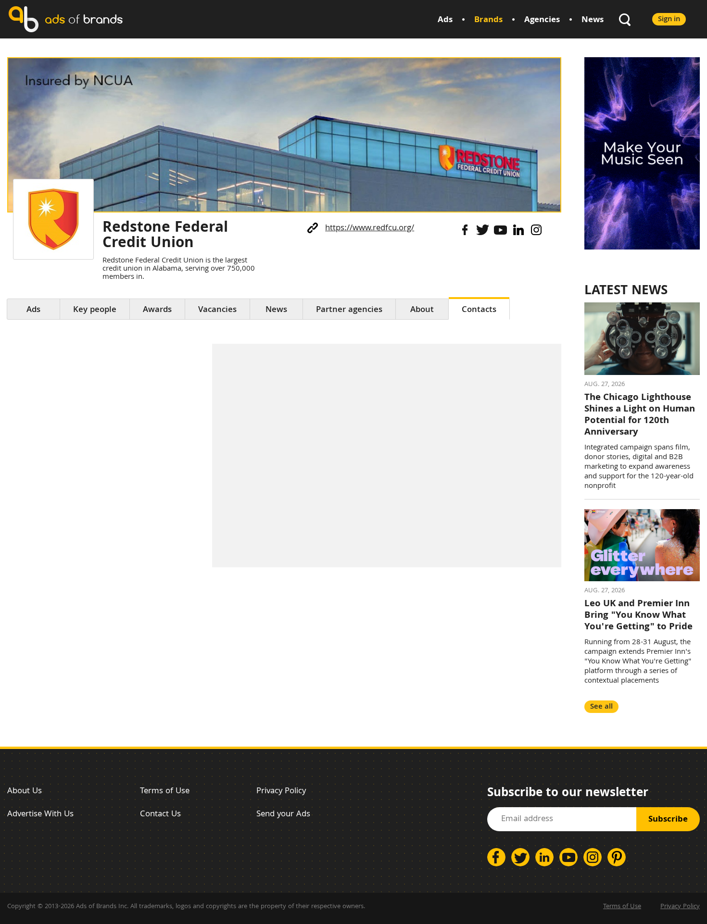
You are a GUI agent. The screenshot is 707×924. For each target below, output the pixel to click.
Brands (488, 20)
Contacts (479, 310)
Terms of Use (164, 792)
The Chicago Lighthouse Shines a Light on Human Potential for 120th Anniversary (639, 415)
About (422, 310)
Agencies (542, 20)
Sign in (669, 19)
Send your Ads (283, 815)
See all (601, 707)
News (592, 20)
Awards (157, 310)
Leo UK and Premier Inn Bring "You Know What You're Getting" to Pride (638, 616)
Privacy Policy (281, 792)
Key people (94, 310)
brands (84, 19)
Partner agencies (349, 310)
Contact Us (160, 815)
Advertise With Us (40, 815)
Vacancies (217, 310)
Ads (445, 20)
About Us (24, 792)
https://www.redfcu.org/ (369, 229)
